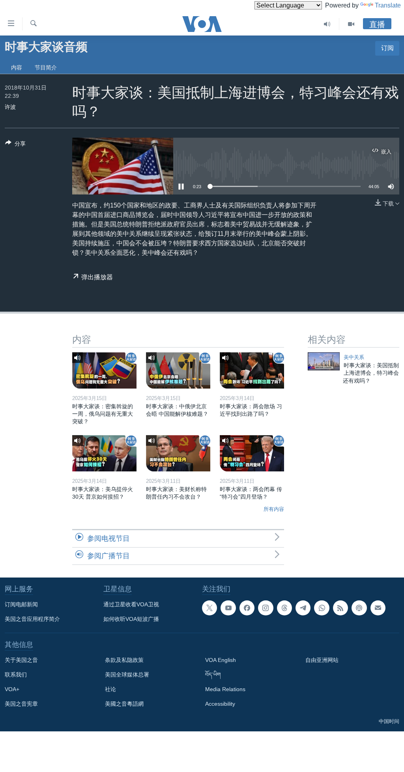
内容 (16, 67)
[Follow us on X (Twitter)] (209, 607)
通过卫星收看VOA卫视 (131, 604)
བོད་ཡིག (213, 674)
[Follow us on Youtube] (228, 607)
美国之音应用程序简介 (32, 619)
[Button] (15, 145)
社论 (110, 689)
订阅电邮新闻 (21, 604)
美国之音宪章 (21, 704)
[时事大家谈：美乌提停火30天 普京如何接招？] (104, 453)
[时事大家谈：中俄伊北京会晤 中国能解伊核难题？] (178, 370)
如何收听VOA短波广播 (131, 619)
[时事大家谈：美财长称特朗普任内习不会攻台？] (178, 453)
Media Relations (225, 689)
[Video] (351, 24)
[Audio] (327, 24)
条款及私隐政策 (124, 660)
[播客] (359, 607)
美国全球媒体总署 (127, 674)
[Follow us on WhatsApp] (321, 607)
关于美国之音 (21, 660)
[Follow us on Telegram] (303, 607)
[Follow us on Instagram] (265, 607)
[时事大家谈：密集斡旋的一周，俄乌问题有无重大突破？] (104, 370)
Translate (388, 5)
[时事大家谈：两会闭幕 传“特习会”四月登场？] (252, 453)
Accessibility (220, 704)
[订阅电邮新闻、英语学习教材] (377, 607)
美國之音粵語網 (124, 704)
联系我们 (16, 674)
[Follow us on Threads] (284, 607)
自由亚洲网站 (322, 660)
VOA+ (12, 689)
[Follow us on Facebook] (246, 607)
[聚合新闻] (340, 607)
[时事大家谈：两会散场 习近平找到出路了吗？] (252, 370)
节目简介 (46, 67)
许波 (10, 107)
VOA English (220, 660)
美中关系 (354, 357)
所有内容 (274, 509)
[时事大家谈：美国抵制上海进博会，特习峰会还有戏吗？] (324, 361)
